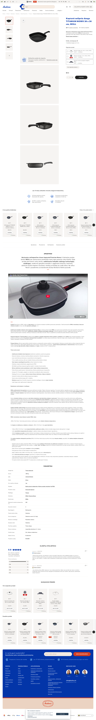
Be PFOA (53, 486)
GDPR (32, 681)
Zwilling (20, 679)
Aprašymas (33, 244)
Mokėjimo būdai (34, 674)
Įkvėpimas (76, 10)
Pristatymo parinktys (35, 676)
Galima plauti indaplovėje (32, 486)
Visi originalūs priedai (72, 67)
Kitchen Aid (20, 675)
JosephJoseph (21, 677)
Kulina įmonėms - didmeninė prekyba (54, 680)
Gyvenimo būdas (9, 682)
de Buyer (20, 682)
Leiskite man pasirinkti (32, 717)
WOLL (27, 499)
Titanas (27, 492)
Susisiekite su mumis (35, 683)
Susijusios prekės (60, 244)
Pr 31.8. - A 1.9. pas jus (71, 40)
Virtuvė (7, 668)
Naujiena (84, 10)
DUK (49, 676)
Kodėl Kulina (51, 689)
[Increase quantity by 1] (72, 77)
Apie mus (50, 694)
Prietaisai (7, 675)
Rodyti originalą (37, 553)
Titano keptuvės (29, 470)
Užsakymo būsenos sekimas (54, 687)
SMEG (19, 673)
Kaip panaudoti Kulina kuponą (55, 691)
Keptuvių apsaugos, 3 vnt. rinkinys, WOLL (82, 55)
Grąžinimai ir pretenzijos (36, 668)
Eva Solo (20, 684)
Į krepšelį (81, 77)
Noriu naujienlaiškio (82, 654)
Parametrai (42, 244)
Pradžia (7, 684)
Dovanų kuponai (51, 670)
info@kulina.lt (71, 680)
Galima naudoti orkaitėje (44, 486)
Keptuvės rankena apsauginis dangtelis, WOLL (82, 61)
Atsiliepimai (51, 244)
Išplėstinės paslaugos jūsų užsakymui (36, 671)
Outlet (6, 686)
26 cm (27, 480)
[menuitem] (4, 11)
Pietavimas (7, 670)
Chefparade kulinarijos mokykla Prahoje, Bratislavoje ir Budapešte (55, 684)
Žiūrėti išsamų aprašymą (71, 36)
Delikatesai (7, 673)
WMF (19, 668)
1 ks (26, 483)
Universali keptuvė (30, 489)
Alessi (19, 670)
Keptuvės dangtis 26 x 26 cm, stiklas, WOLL (83, 50)
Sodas (6, 677)
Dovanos (91, 10)
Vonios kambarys (9, 679)
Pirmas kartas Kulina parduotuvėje (52, 674)
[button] (9, 640)
